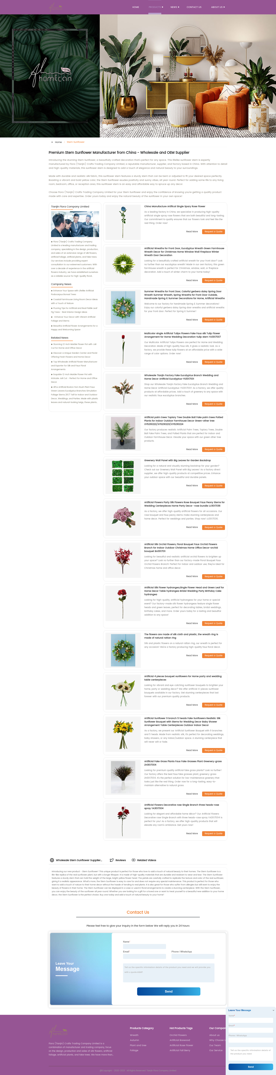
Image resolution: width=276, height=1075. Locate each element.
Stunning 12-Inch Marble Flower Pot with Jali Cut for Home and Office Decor (73, 346)
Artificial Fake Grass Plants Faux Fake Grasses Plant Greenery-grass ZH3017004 (183, 763)
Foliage (134, 1050)
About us (217, 7)
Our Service (216, 1050)
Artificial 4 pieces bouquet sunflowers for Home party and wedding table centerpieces (183, 678)
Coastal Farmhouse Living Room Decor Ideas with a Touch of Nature (74, 301)
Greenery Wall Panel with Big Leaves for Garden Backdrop (177, 460)
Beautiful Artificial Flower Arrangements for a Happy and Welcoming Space (74, 327)
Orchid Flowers (178, 1035)
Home (135, 7)
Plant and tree (138, 1045)
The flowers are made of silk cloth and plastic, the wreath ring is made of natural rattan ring (181, 636)
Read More (192, 231)
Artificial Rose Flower (181, 1045)
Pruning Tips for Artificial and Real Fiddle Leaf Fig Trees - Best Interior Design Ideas (74, 310)
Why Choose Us (218, 1040)
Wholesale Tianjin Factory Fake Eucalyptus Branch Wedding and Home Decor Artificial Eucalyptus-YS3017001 (181, 377)
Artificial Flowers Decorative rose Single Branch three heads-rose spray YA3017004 (181, 806)
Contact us (194, 7)
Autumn (134, 1040)
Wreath (134, 1035)
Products (155, 7)
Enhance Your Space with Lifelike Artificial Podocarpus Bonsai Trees (72, 292)
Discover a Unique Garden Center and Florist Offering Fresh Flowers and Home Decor (74, 355)
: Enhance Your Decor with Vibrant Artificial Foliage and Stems (73, 319)
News (174, 7)
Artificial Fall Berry (180, 1050)
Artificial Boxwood (180, 1040)
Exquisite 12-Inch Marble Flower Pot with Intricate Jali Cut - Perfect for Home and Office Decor (74, 378)
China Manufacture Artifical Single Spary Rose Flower (174, 206)
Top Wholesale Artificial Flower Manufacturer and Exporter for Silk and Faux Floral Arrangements (74, 365)
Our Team (215, 1045)
